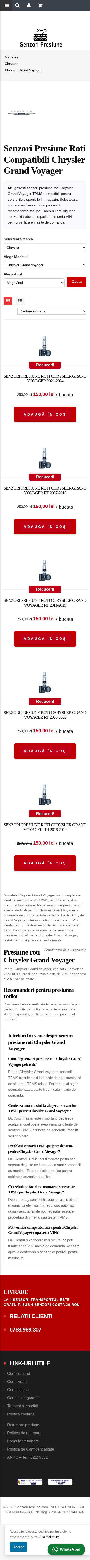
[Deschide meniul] (7, 6)
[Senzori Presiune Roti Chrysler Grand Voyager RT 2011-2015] (45, 571)
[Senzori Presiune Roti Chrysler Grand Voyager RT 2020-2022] (45, 684)
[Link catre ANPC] (30, 1482)
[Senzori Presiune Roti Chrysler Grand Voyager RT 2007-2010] (45, 459)
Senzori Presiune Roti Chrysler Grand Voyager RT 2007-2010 (45, 490)
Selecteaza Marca (18, 239)
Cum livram (17, 1382)
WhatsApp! (70, 1549)
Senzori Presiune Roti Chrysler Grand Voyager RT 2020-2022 (45, 715)
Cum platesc (18, 1390)
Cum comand (18, 1373)
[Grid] (8, 301)
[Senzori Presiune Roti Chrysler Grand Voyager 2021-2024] (45, 347)
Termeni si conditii (22, 1406)
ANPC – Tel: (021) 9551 (27, 1457)
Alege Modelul (16, 257)
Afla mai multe (49, 1537)
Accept (18, 1547)
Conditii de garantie (24, 1398)
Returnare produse (23, 1425)
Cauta (77, 282)
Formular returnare (23, 1441)
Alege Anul (13, 274)
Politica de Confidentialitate (30, 1449)
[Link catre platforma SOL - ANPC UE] (60, 1482)
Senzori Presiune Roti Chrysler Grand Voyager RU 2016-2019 (45, 827)
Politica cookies (20, 1414)
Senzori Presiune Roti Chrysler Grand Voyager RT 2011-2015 (45, 603)
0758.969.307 (25, 1329)
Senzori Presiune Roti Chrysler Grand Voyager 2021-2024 (45, 378)
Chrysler (11, 63)
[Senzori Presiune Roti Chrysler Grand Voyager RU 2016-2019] (45, 796)
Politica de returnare (24, 1433)
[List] (20, 301)
